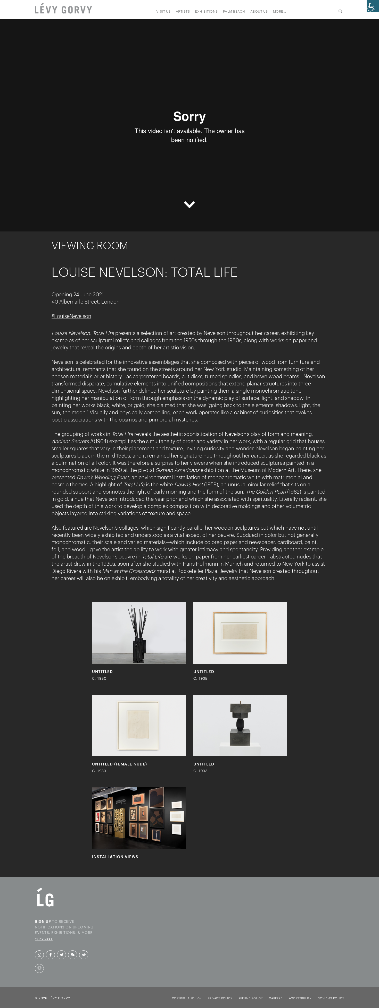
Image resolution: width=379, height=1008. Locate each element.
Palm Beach (234, 10)
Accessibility (300, 998)
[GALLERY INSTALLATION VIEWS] (139, 818)
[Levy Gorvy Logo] (45, 906)
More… (279, 10)
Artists (183, 10)
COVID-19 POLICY (331, 998)
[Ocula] (39, 968)
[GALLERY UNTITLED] (139, 633)
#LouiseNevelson (71, 316)
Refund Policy (250, 998)
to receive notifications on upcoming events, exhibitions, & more (64, 929)
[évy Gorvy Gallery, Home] (63, 9)
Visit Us (163, 10)
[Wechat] (73, 955)
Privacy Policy (220, 998)
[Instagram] (39, 955)
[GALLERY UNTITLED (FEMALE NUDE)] (139, 725)
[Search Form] (317, 14)
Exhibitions (206, 10)
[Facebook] (50, 955)
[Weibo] (84, 955)
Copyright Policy (187, 998)
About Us (259, 10)
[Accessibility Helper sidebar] (373, 6)
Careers (276, 998)
